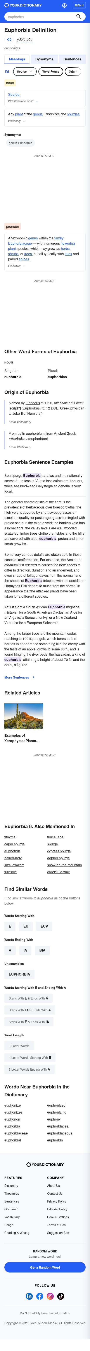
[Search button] (78, 16)
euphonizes (13, 1112)
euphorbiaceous (59, 1133)
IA (25, 950)
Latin (21, 433)
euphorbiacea (58, 1126)
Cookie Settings (58, 1217)
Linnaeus (33, 402)
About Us (53, 1185)
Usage (8, 1225)
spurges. (73, 113)
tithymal (10, 836)
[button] (64, 5)
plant (19, 113)
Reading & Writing (16, 1232)
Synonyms (44, 58)
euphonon (12, 1119)
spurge (52, 843)
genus (38, 113)
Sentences (72, 58)
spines (24, 258)
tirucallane (55, 836)
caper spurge (14, 843)
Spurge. (14, 94)
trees (28, 253)
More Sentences (16, 677)
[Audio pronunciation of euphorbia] (9, 39)
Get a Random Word (45, 1267)
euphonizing (56, 1112)
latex (68, 253)
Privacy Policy (56, 1201)
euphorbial (12, 1140)
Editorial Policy (57, 1209)
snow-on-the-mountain (64, 864)
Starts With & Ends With (28, 998)
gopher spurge (58, 857)
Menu (79, 5)
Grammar (11, 1209)
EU (25, 926)
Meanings (17, 58)
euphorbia (19, 974)
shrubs (13, 253)
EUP (44, 926)
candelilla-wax (58, 871)
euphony (54, 1119)
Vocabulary (12, 1217)
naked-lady (13, 857)
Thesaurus (11, 1193)
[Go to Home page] (23, 5)
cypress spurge (59, 850)
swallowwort (14, 864)
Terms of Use (56, 1225)
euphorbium (35, 433)
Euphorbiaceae (20, 243)
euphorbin (12, 850)
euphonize (12, 1105)
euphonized (56, 1105)
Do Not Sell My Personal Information (45, 1313)
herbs (65, 248)
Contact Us (54, 1193)
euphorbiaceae (16, 1133)
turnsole (10, 871)
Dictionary (11, 1185)
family (59, 238)
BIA (42, 950)
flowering (68, 243)
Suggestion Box (58, 1232)
